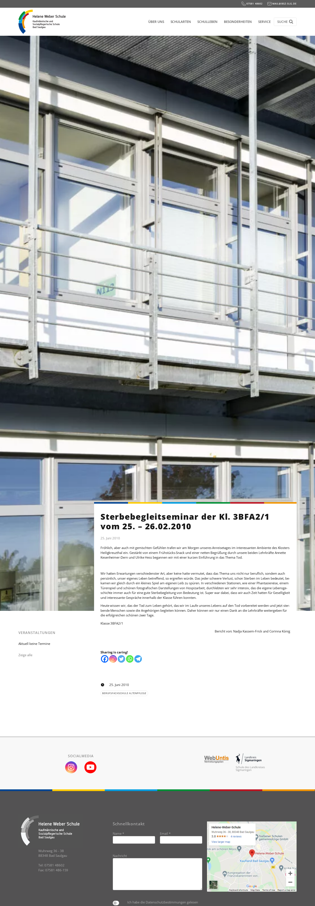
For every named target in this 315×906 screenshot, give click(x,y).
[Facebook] (104, 659)
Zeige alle (25, 655)
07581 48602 (254, 3)
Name (118, 833)
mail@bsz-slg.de (284, 3)
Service (264, 21)
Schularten (181, 21)
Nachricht (120, 856)
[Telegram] (138, 659)
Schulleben (207, 21)
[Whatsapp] (130, 659)
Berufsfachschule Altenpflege (124, 693)
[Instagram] (113, 659)
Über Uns (156, 21)
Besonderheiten (238, 21)
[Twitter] (121, 659)
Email (165, 833)
